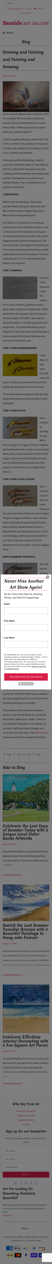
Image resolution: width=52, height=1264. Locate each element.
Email (7, 604)
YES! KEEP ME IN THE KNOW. (26, 677)
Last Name (9, 638)
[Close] (47, 577)
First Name (9, 621)
